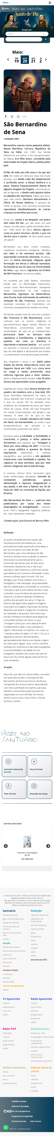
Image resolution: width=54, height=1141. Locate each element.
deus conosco (9, 1075)
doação (6, 943)
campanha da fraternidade (37, 920)
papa (33, 952)
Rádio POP (9, 1029)
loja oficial (7, 962)
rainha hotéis (8, 982)
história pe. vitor (38, 1033)
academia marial (10, 915)
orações (34, 948)
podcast (34, 1011)
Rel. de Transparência (21, 1111)
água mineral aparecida (13, 919)
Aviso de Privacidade (20, 1106)
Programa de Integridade (22, 1116)
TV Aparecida (11, 999)
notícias (6, 966)
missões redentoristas (40, 1047)
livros (5, 1079)
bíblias (6, 1072)
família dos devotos (11, 947)
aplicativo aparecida (39, 915)
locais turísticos (9, 958)
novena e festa (10, 970)
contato (6, 939)
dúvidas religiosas (39, 925)
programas (35, 1018)
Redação (36, 910)
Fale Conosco (35, 1121)
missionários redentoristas (37, 1041)
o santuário (8, 974)
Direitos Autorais (19, 1121)
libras (33, 940)
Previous (6, 846)
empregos (7, 1033)
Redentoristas (40, 1029)
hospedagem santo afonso (42, 1037)
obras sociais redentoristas (37, 1055)
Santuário (9, 910)
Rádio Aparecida (41, 999)
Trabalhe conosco (19, 1101)
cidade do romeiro (11, 922)
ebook (33, 1087)
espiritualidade (37, 929)
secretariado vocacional (41, 1061)
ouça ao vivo (36, 1007)
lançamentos (36, 1083)
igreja (33, 933)
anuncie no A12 (39, 959)
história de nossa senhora (14, 951)
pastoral (6, 978)
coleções (34, 1079)
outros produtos (10, 1083)
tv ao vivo (7, 1011)
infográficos (36, 936)
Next (48, 846)
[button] (8, 59)
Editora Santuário (14, 1067)
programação (8, 1007)
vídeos (5, 990)
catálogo (34, 1091)
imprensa (7, 954)
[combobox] (27, 34)
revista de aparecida (13, 985)
